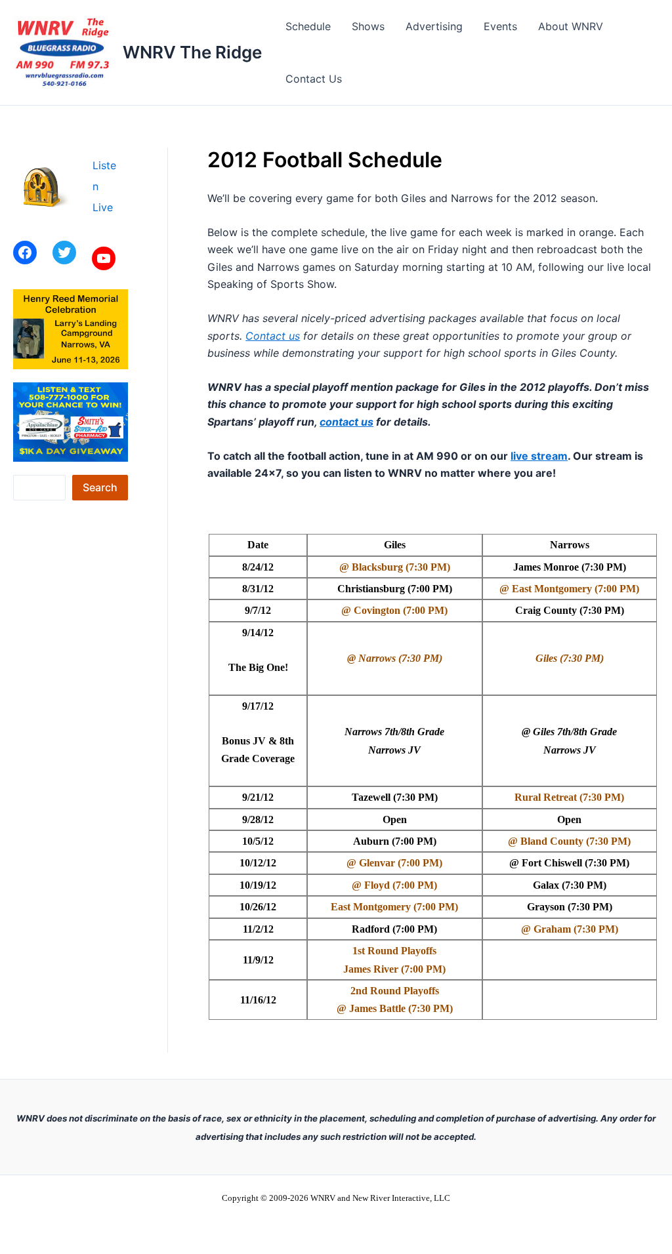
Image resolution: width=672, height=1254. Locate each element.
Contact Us (313, 78)
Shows (368, 26)
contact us (346, 421)
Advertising (434, 26)
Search (100, 487)
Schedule (308, 26)
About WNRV (570, 26)
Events (500, 26)
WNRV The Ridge (192, 52)
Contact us (272, 335)
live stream (539, 455)
